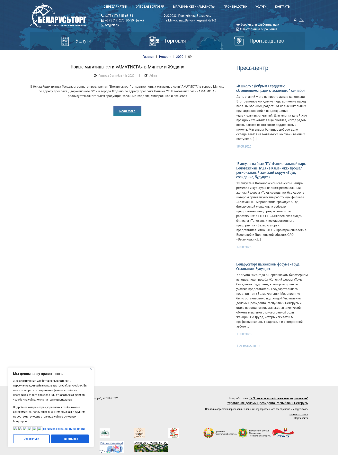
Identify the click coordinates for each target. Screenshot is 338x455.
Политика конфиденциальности (64, 428)
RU (301, 19)
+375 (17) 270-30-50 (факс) (124, 20)
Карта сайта (301, 418)
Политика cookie (298, 414)
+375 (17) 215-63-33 (118, 16)
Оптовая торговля (150, 6)
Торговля (174, 40)
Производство (235, 6)
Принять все (70, 438)
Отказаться (31, 438)
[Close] (91, 369)
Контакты (282, 6)
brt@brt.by (111, 25)
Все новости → (248, 345)
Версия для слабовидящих (259, 24)
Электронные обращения (258, 29)
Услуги (261, 6)
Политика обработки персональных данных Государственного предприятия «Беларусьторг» (256, 409)
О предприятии (115, 6)
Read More (127, 111)
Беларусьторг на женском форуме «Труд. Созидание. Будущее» (268, 266)
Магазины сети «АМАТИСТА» (194, 6)
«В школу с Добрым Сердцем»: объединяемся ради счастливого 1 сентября (270, 88)
